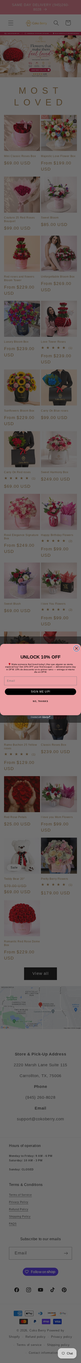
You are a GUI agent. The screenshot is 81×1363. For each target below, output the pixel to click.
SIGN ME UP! (40, 691)
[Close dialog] (76, 648)
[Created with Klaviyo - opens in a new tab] (40, 717)
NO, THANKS (40, 701)
